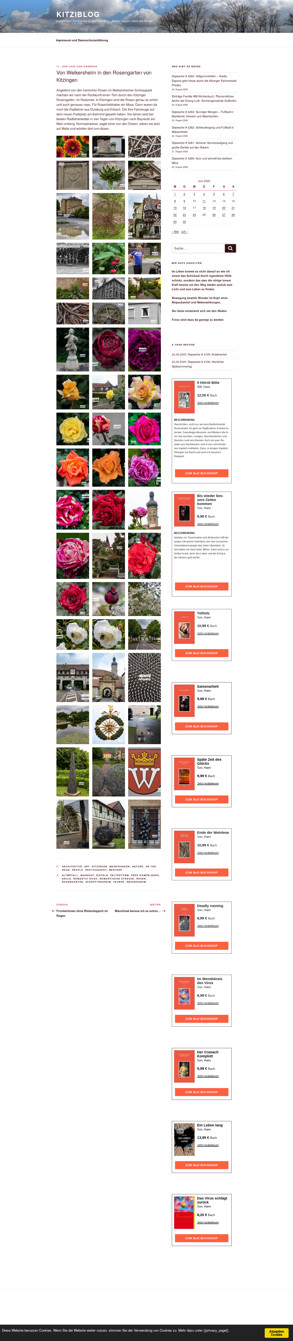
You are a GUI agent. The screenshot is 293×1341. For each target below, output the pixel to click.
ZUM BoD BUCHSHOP (201, 473)
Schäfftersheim (98, 881)
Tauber (119, 881)
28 (233, 215)
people (77, 869)
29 (175, 222)
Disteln (102, 875)
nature (138, 866)
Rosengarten (73, 881)
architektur (72, 866)
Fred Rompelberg (145, 875)
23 (184, 215)
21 (233, 208)
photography (96, 869)
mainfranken (119, 866)
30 (184, 222)
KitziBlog (78, 14)
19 (214, 208)
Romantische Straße (117, 878)
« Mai (175, 232)
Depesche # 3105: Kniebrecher (207, 354)
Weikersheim (136, 881)
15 (175, 208)
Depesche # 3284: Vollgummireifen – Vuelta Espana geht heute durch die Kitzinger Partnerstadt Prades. (204, 80)
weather (115, 869)
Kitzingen (99, 866)
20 (223, 208)
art (87, 866)
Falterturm (119, 875)
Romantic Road (85, 878)
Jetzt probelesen (208, 402)
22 (175, 215)
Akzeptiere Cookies (276, 1333)
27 (223, 215)
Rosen (141, 878)
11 (204, 201)
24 (194, 215)
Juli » (184, 232)
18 (204, 208)
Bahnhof (87, 875)
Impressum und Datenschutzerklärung (82, 40)
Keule (66, 878)
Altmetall (70, 875)
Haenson (90, 66)
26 (214, 215)
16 (184, 208)
